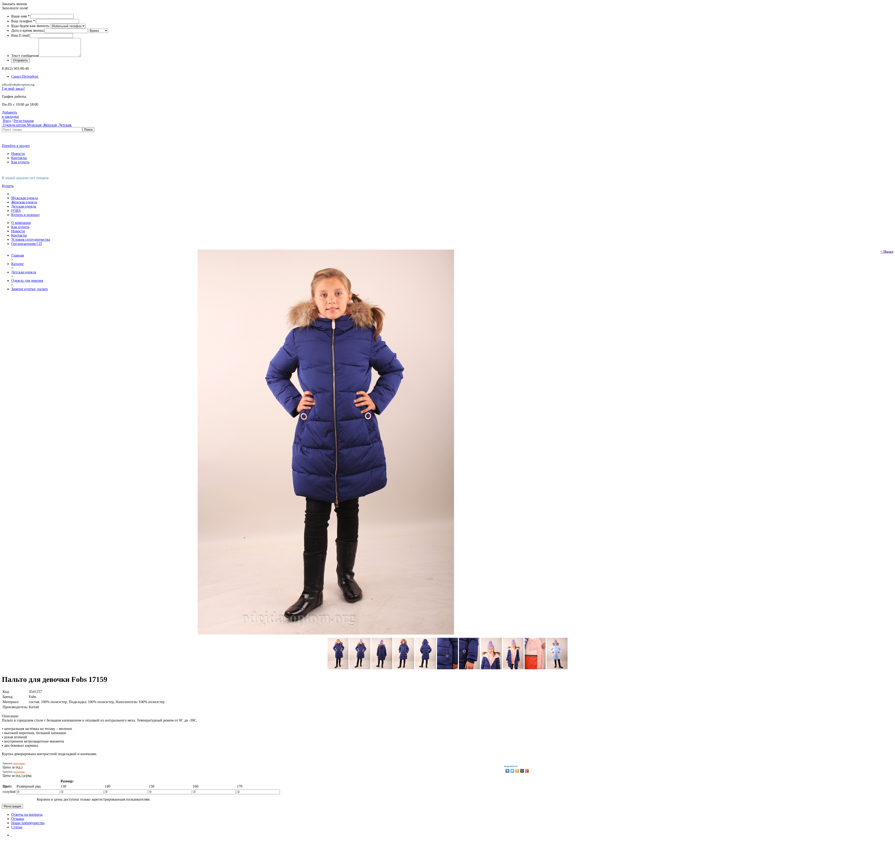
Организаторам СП (26, 244)
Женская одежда (24, 202)
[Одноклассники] (517, 771)
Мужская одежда (24, 198)
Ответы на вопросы (27, 814)
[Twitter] (512, 771)
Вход (7, 121)
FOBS (16, 211)
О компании (21, 223)
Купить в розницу (25, 215)
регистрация (19, 763)
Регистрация (24, 121)
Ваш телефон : (23, 21)
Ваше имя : (21, 16)
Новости (18, 154)
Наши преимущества (28, 823)
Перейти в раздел (16, 146)
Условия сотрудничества (30, 239)
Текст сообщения (24, 56)
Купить (8, 186)
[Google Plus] (527, 771)
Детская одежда (23, 206)
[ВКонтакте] (507, 771)
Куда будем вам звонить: (30, 26)
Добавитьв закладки (10, 114)
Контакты (19, 158)
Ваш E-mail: (20, 35)
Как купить (20, 162)
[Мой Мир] (522, 771)
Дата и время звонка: (28, 30)
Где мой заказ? (13, 89)
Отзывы (17, 819)
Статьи (16, 827)
